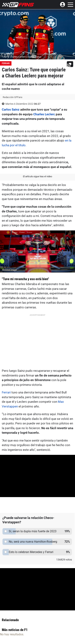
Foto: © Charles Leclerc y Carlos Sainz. (21, 56)
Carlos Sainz (10, 109)
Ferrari (6, 63)
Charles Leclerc (44, 114)
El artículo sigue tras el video (37, 176)
